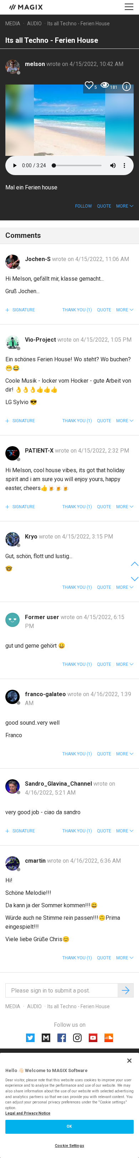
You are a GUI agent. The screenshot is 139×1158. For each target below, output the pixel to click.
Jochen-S (38, 259)
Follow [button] (83, 206)
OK (69, 1126)
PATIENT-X (40, 450)
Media (12, 23)
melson (35, 64)
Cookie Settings (69, 1145)
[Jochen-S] (12, 262)
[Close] (129, 1060)
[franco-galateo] (12, 697)
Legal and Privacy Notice (27, 1113)
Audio (34, 23)
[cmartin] (12, 863)
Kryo (32, 536)
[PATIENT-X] (12, 453)
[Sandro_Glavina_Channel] (12, 786)
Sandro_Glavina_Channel (59, 783)
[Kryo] (12, 539)
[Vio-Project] (12, 342)
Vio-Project (41, 339)
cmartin (36, 860)
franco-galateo (46, 694)
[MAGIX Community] (26, 7)
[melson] (12, 67)
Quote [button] (104, 206)
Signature (23, 309)
